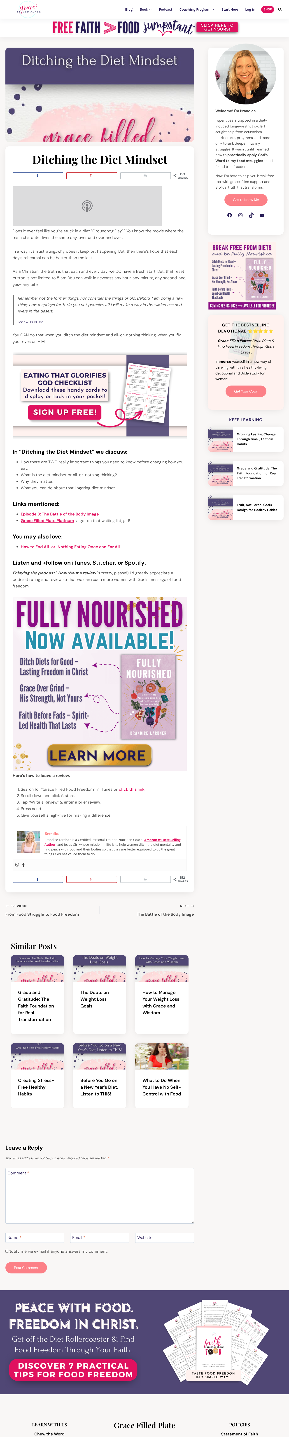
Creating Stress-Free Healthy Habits (36, 1087)
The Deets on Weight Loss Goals (94, 999)
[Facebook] (23, 865)
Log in (250, 9)
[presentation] (37, 968)
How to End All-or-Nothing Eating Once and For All (70, 547)
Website (144, 1238)
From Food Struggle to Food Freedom (42, 910)
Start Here (229, 9)
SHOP (267, 9)
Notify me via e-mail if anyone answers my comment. (57, 1251)
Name (14, 1238)
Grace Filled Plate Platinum (47, 520)
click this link (131, 789)
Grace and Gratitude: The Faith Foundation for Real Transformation (36, 1005)
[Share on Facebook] (38, 175)
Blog (129, 9)
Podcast (165, 9)
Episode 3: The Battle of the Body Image (60, 514)
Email (78, 1238)
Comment (18, 1173)
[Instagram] (17, 865)
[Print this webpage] (145, 175)
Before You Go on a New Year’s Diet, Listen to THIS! (99, 1087)
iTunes (81, 562)
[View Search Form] (280, 9)
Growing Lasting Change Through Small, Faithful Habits (256, 439)
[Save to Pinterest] (91, 175)
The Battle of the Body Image (165, 910)
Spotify (134, 562)
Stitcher (104, 562)
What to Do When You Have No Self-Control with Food (161, 1087)
